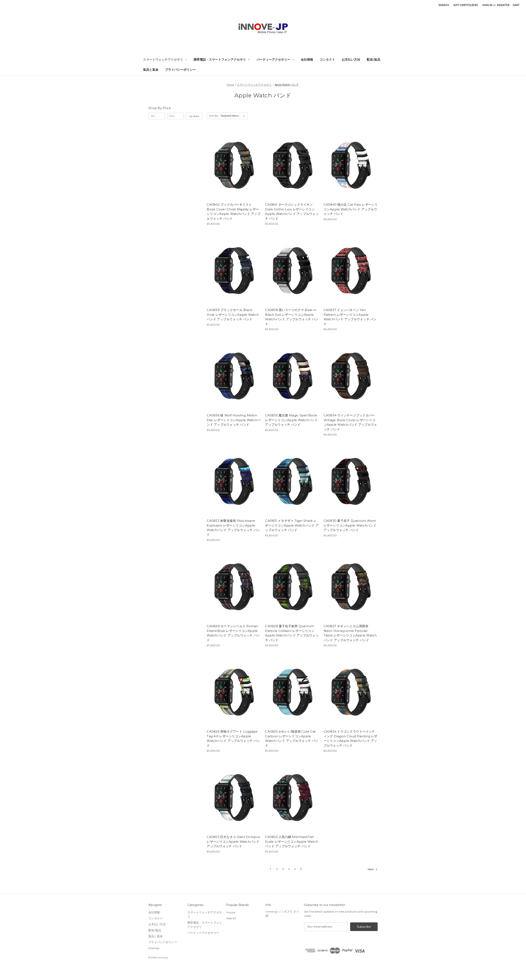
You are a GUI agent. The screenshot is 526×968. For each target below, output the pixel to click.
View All (231, 918)
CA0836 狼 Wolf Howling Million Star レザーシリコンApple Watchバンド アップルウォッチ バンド (233, 419)
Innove (230, 912)
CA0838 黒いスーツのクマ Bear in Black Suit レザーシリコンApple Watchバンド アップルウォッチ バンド (291, 317)
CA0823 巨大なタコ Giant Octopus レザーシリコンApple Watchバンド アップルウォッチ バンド (233, 841)
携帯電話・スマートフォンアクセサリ (220, 59)
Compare (232, 164)
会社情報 (307, 59)
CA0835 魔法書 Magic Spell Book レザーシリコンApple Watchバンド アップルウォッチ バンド (291, 419)
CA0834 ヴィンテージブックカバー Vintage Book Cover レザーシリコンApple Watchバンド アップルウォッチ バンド (350, 422)
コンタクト (327, 59)
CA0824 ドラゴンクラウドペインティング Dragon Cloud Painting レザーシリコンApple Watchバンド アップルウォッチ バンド (350, 738)
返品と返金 (150, 69)
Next (371, 869)
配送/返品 (373, 59)
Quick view (230, 157)
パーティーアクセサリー (273, 59)
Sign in (487, 5)
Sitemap (153, 948)
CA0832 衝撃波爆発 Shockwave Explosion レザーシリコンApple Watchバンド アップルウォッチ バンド (233, 528)
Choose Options (234, 172)
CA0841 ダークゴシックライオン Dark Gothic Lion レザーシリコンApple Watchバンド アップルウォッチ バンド (292, 211)
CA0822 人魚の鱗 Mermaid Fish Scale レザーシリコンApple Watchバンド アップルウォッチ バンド (291, 841)
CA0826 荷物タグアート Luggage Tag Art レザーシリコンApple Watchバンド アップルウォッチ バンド (233, 738)
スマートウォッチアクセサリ (163, 59)
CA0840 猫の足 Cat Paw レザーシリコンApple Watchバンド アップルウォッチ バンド (351, 209)
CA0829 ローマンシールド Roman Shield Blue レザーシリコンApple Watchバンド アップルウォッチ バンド (233, 633)
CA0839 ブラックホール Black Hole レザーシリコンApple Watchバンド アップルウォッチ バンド (233, 314)
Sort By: (213, 115)
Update (194, 116)
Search (443, 5)
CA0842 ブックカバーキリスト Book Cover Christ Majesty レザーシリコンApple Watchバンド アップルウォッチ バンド (233, 211)
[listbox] (233, 116)
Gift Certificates (465, 5)
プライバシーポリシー (180, 69)
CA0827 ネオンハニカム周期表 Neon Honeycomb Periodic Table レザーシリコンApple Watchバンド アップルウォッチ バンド (350, 633)
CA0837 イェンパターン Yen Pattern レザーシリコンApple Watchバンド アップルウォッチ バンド (350, 317)
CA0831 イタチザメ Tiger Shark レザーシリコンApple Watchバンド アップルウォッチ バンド (292, 525)
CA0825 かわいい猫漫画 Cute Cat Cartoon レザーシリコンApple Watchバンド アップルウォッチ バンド (291, 738)
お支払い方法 (351, 59)
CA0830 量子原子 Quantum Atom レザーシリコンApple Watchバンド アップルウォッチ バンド (350, 525)
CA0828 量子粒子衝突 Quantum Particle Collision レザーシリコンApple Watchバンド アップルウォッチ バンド (292, 633)
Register (503, 5)
